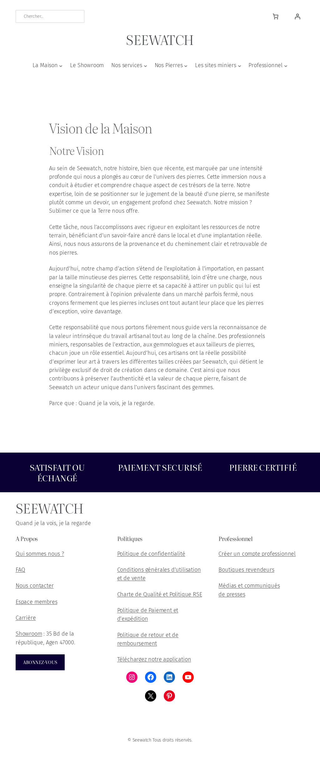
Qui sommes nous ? (40, 553)
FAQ (20, 569)
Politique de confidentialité (151, 553)
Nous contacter (34, 585)
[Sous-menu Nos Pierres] (186, 65)
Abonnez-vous (40, 662)
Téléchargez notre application (154, 659)
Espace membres (36, 601)
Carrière (26, 617)
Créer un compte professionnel (257, 553)
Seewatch (160, 39)
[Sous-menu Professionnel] (286, 65)
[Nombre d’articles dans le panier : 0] (275, 16)
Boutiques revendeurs (246, 569)
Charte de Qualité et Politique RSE (159, 594)
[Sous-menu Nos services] (145, 65)
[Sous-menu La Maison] (60, 65)
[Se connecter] (297, 16)
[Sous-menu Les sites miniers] (239, 65)
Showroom (29, 633)
